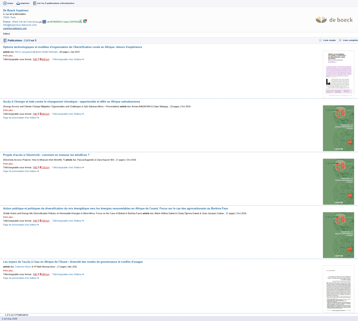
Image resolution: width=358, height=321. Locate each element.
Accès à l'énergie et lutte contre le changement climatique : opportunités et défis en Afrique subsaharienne (71, 101)
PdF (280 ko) (41, 274)
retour (10, 3)
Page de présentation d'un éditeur (20, 117)
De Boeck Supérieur (16, 10)
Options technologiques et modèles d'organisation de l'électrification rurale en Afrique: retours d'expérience (72, 47)
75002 (6, 17)
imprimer (25, 3)
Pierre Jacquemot (24, 52)
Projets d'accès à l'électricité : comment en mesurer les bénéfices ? (46, 154)
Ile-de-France (27, 21)
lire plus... (10, 55)
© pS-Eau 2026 (8, 318)
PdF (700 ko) (41, 221)
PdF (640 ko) (41, 59)
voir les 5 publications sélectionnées (55, 3)
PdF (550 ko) (41, 114)
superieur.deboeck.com (15, 28)
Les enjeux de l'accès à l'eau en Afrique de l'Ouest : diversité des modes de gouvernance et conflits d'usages (73, 261)
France (7, 21)
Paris (13, 17)
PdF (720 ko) (41, 167)
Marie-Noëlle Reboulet (46, 52)
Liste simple (329, 40)
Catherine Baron (23, 266)
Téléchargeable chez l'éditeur (67, 59)
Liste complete (350, 40)
